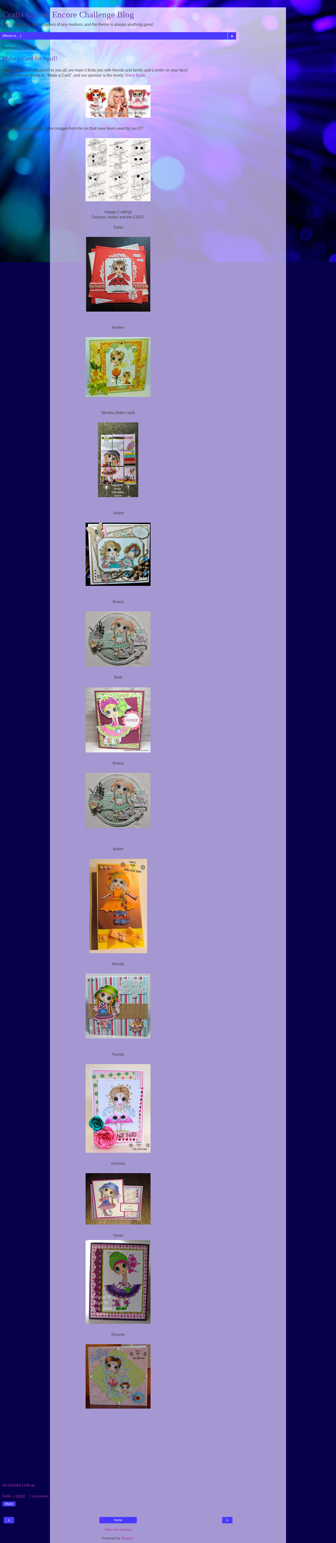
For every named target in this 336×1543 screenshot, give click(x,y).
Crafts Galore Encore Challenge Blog (68, 14)
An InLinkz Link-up (18, 1485)
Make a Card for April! (29, 58)
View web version (118, 1529)
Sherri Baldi (134, 75)
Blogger (127, 1538)
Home (118, 1520)
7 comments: (39, 1496)
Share (9, 1504)
